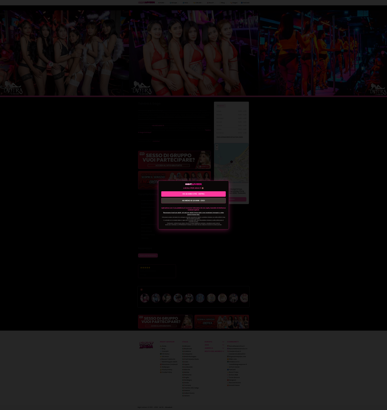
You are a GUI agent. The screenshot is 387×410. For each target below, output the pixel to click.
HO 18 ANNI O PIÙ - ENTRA (193, 194)
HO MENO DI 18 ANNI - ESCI (193, 200)
